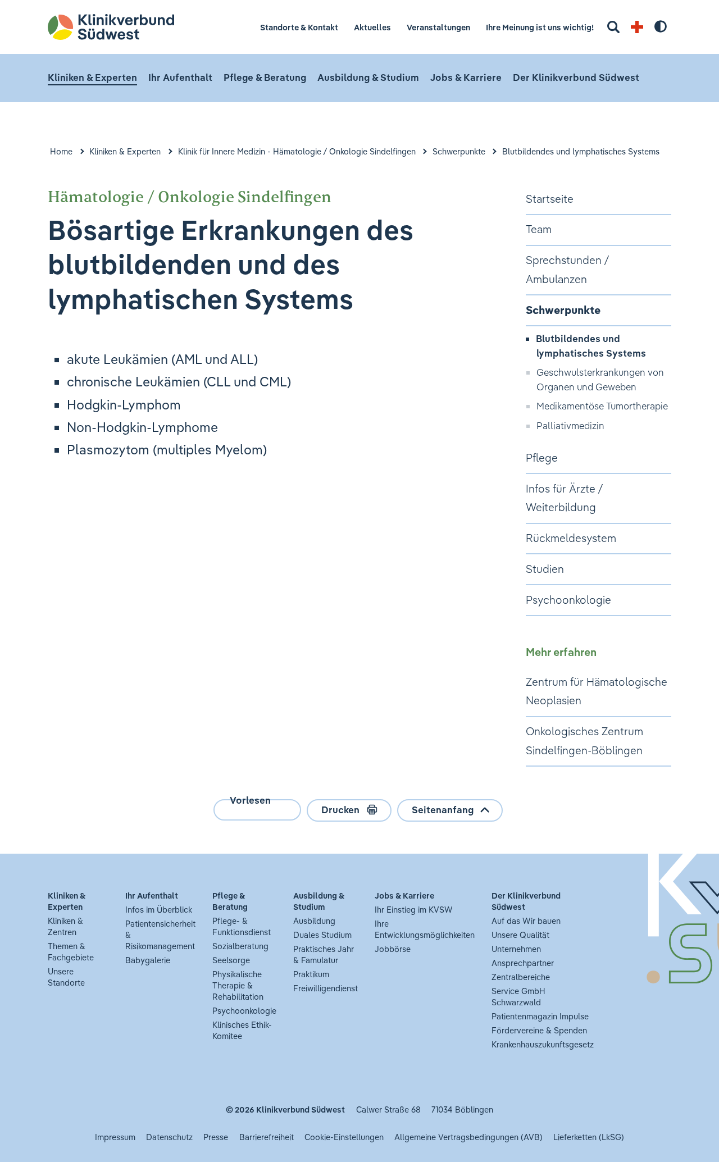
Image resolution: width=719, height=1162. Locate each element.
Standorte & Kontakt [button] (299, 27)
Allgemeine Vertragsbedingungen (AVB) (468, 1137)
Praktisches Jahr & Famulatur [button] (323, 954)
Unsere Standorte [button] (66, 977)
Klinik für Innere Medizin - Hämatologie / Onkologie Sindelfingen (297, 151)
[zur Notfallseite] (637, 27)
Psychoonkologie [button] (244, 1010)
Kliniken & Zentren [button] (65, 926)
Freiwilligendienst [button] (325, 988)
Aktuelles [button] (372, 27)
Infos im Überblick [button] (158, 909)
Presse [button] (215, 1137)
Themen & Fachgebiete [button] (71, 952)
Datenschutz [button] (169, 1137)
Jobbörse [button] (393, 949)
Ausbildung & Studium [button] (368, 77)
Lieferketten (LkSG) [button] (588, 1137)
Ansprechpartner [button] (523, 963)
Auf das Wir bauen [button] (526, 920)
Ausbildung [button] (314, 920)
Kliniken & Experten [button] (92, 77)
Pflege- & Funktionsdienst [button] (241, 926)
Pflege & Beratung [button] (265, 77)
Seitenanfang (443, 809)
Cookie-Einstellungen (344, 1137)
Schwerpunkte (459, 151)
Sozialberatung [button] (240, 946)
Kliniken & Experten (125, 151)
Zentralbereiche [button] (521, 977)
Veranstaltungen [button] (438, 27)
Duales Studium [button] (322, 934)
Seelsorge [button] (231, 960)
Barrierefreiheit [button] (266, 1137)
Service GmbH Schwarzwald (518, 997)
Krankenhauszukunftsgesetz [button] (543, 1044)
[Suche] (613, 27)
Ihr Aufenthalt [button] (180, 77)
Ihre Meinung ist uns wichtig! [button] (540, 27)
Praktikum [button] (311, 974)
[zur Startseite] (119, 27)
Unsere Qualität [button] (520, 934)
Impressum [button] (115, 1137)
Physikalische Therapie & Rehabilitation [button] (237, 985)
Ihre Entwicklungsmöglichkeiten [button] (425, 929)
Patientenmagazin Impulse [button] (540, 1016)
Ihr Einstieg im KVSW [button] (414, 909)
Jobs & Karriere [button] (466, 77)
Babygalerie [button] (147, 960)
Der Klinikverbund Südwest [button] (576, 77)
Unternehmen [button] (516, 949)
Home (61, 151)
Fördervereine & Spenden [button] (539, 1030)
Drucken (340, 809)
